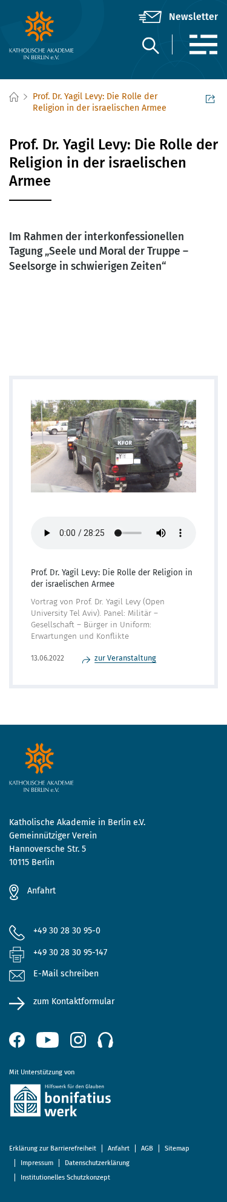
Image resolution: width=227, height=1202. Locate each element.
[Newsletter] (178, 17)
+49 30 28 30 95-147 (70, 952)
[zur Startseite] (44, 35)
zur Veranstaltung (125, 657)
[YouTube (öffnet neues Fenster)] (47, 1040)
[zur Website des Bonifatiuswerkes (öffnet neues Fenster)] (113, 1102)
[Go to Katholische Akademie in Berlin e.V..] (13, 97)
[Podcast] (105, 1040)
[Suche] (150, 45)
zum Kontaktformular (73, 1001)
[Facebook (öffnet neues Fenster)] (17, 1040)
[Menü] (203, 44)
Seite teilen (212, 97)
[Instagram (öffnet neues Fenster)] (78, 1040)
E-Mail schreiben (66, 973)
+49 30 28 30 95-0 (66, 931)
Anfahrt (41, 891)
